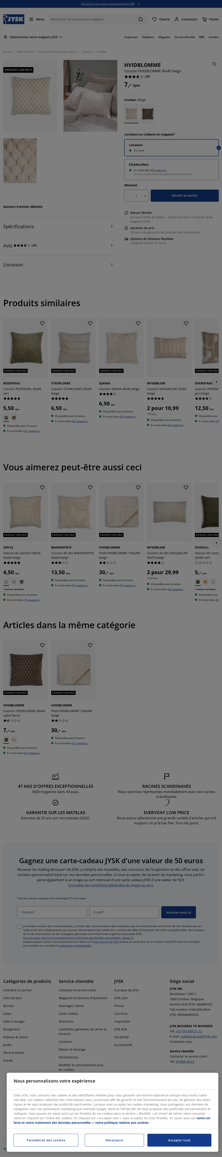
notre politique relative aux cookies (122, 1123)
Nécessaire (114, 1140)
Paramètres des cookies (46, 1140)
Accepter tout (179, 1140)
